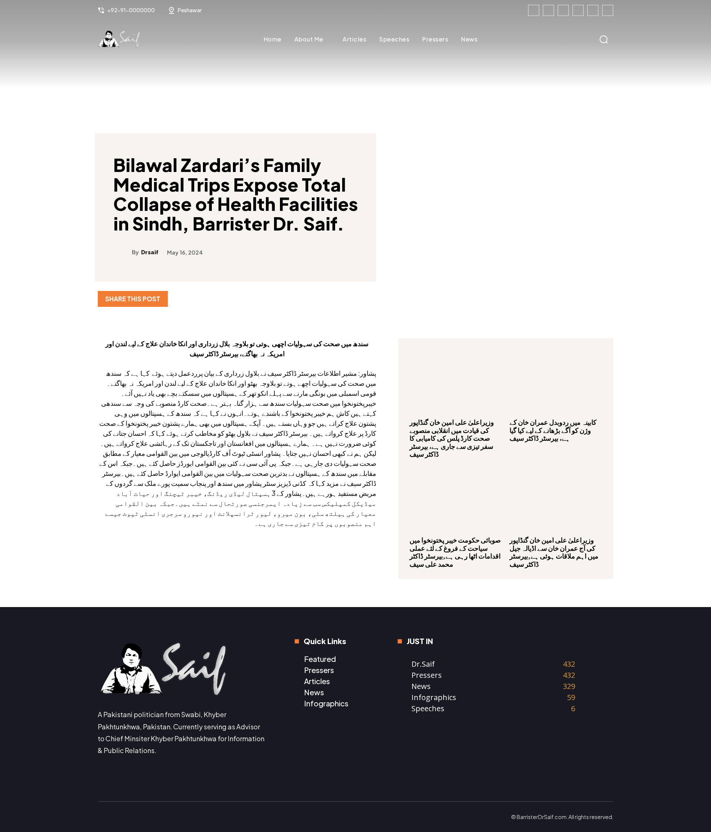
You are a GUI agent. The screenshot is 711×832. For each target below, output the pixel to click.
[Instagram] (548, 10)
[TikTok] (578, 10)
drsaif (149, 252)
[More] (605, 298)
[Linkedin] (563, 10)
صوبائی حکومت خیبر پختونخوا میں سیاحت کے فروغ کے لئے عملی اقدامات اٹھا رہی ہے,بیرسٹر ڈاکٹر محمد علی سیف (455, 552)
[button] (603, 39)
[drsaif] (122, 252)
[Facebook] (533, 10)
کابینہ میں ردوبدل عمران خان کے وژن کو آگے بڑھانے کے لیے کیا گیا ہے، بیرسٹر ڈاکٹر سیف (553, 430)
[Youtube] (607, 10)
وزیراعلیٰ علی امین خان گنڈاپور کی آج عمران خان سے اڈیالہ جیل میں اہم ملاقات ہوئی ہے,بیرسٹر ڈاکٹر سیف (554, 552)
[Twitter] (592, 10)
